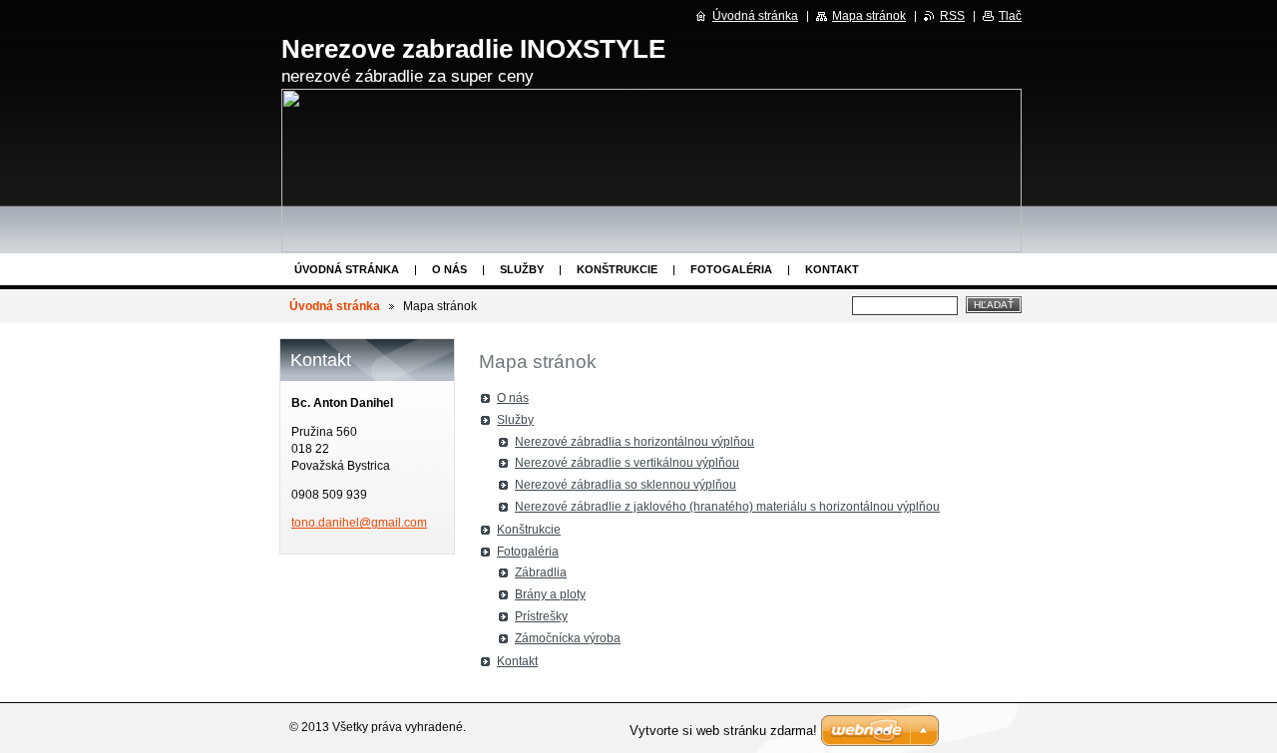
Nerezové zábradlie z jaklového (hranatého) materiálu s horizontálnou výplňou (727, 507)
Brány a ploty (550, 594)
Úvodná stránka (346, 269)
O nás (449, 269)
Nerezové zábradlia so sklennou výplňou (625, 485)
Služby (522, 269)
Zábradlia (541, 572)
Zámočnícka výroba (568, 638)
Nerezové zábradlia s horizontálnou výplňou (634, 442)
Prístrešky (541, 616)
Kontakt (832, 269)
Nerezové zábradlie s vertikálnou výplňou (627, 463)
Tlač (1010, 16)
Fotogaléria (731, 269)
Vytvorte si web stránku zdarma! (723, 730)
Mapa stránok (869, 16)
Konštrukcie (617, 269)
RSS (952, 16)
